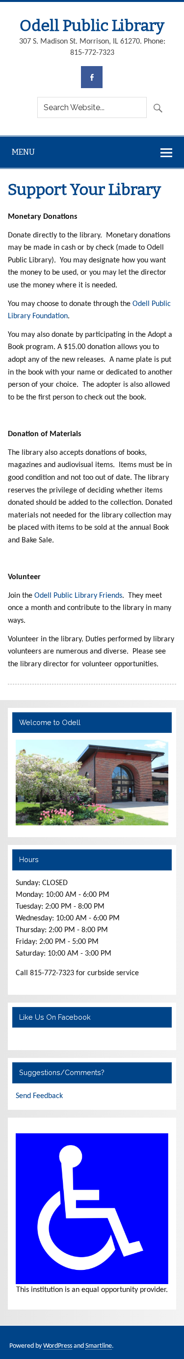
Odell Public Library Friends (78, 596)
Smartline (98, 1346)
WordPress (57, 1346)
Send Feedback (39, 1096)
